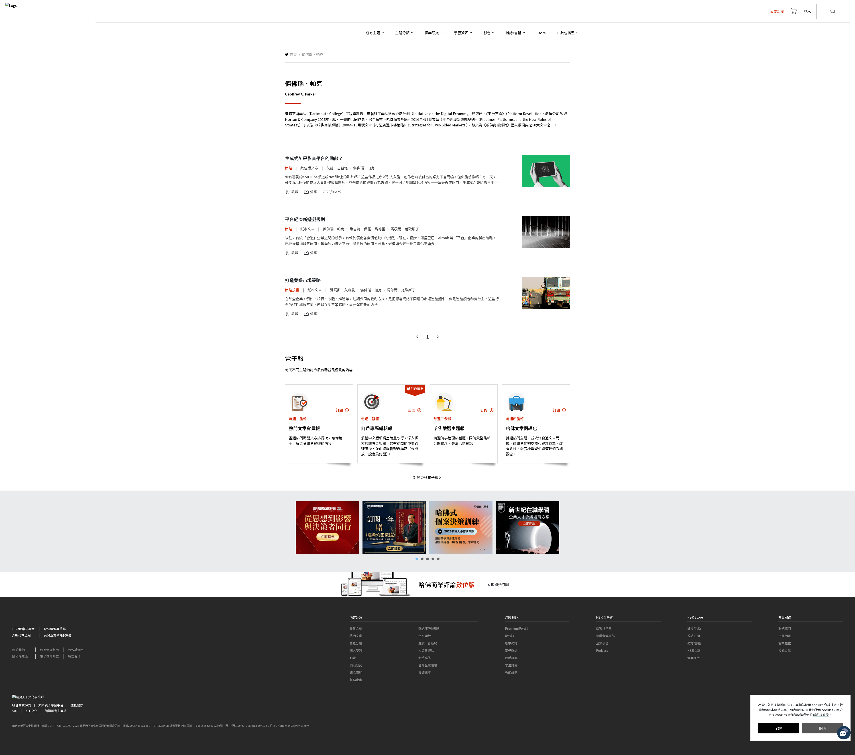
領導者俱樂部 (605, 635)
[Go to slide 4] (433, 559)
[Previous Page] (417, 337)
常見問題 (784, 635)
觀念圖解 (356, 672)
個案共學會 (604, 628)
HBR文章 (693, 650)
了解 (778, 728)
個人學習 (356, 650)
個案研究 (356, 665)
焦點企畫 (356, 680)
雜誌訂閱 (693, 635)
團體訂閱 (511, 658)
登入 (807, 11)
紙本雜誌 (511, 643)
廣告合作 (74, 656)
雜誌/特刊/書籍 (428, 628)
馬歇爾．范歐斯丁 (405, 228)
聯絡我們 (784, 628)
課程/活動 (694, 628)
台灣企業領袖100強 (57, 635)
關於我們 (18, 649)
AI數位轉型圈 (21, 635)
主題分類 (356, 643)
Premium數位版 (516, 628)
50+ (15, 710)
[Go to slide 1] (416, 559)
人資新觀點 (426, 650)
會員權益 (784, 643)
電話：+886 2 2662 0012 (201, 725)
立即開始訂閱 (498, 584)
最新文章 (356, 628)
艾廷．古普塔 (337, 167)
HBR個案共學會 (23, 629)
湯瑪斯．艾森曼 (342, 289)
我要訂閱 (777, 11)
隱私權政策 (20, 656)
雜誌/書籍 (694, 643)
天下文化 (31, 710)
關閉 (822, 728)
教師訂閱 (511, 672)
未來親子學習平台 (50, 705)
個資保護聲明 (49, 649)
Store (541, 32)
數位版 (509, 635)
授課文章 (784, 650)
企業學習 (602, 643)
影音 (353, 658)
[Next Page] (438, 337)
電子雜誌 (511, 650)
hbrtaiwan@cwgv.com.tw (293, 725)
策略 (288, 167)
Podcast (602, 650)
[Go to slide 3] (427, 559)
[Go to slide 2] (422, 559)
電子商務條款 (49, 656)
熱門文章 (356, 635)
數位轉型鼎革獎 (55, 629)
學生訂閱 (511, 665)
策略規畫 (292, 289)
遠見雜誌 (77, 705)
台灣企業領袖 (427, 665)
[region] (427, 527)
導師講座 (424, 672)
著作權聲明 (75, 649)
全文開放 (424, 635)
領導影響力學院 (56, 710)
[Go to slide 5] (438, 559)
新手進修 (424, 658)
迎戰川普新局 (427, 643)
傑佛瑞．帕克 (364, 167)
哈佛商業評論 (21, 705)
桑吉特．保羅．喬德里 (367, 228)
